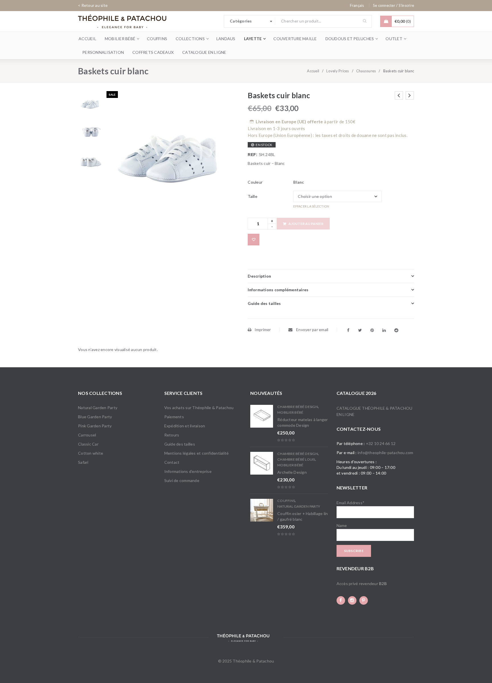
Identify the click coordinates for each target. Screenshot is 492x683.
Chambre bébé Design (297, 407)
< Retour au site (93, 5)
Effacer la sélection (311, 206)
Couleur (255, 182)
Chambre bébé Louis (296, 459)
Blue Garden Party (95, 416)
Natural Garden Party (97, 407)
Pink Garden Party (95, 425)
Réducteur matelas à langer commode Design (302, 422)
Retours (171, 434)
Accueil (313, 71)
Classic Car (88, 444)
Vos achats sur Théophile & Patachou (199, 407)
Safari (83, 462)
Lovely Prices (337, 71)
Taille (252, 196)
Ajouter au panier (305, 223)
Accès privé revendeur (362, 583)
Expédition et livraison (184, 425)
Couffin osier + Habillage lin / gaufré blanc (302, 516)
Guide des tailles (179, 444)
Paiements (174, 416)
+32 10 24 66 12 (381, 443)
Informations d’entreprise (188, 471)
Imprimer (263, 329)
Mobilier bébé (290, 412)
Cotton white (90, 453)
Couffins (286, 501)
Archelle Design (292, 472)
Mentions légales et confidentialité (196, 453)
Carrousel (87, 434)
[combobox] (249, 21)
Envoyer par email (312, 329)
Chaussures (366, 71)
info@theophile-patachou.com (385, 452)
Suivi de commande (181, 480)
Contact (172, 462)
